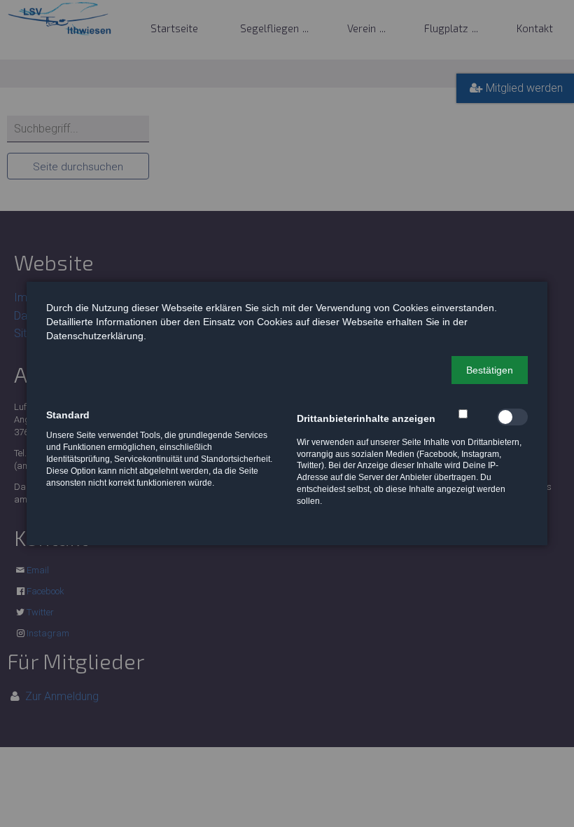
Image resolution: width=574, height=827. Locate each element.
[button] (489, 370)
